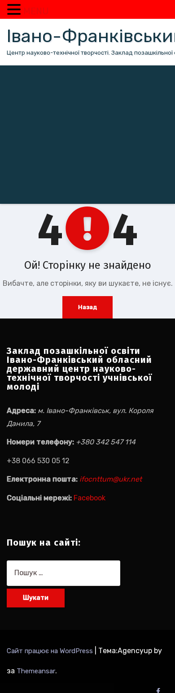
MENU (36, 11)
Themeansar (36, 671)
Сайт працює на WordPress (51, 651)
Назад (87, 307)
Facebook (89, 498)
